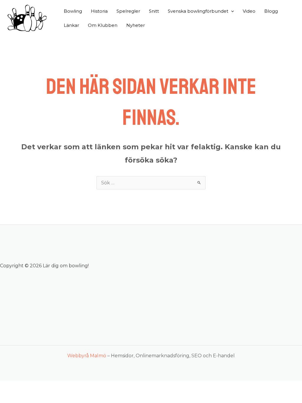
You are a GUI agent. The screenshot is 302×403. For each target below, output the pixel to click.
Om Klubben (102, 25)
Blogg (271, 11)
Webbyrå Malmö (86, 355)
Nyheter (135, 25)
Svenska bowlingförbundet (198, 11)
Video (249, 11)
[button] (231, 11)
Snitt (154, 11)
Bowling (73, 11)
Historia (99, 11)
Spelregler (128, 11)
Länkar (71, 25)
